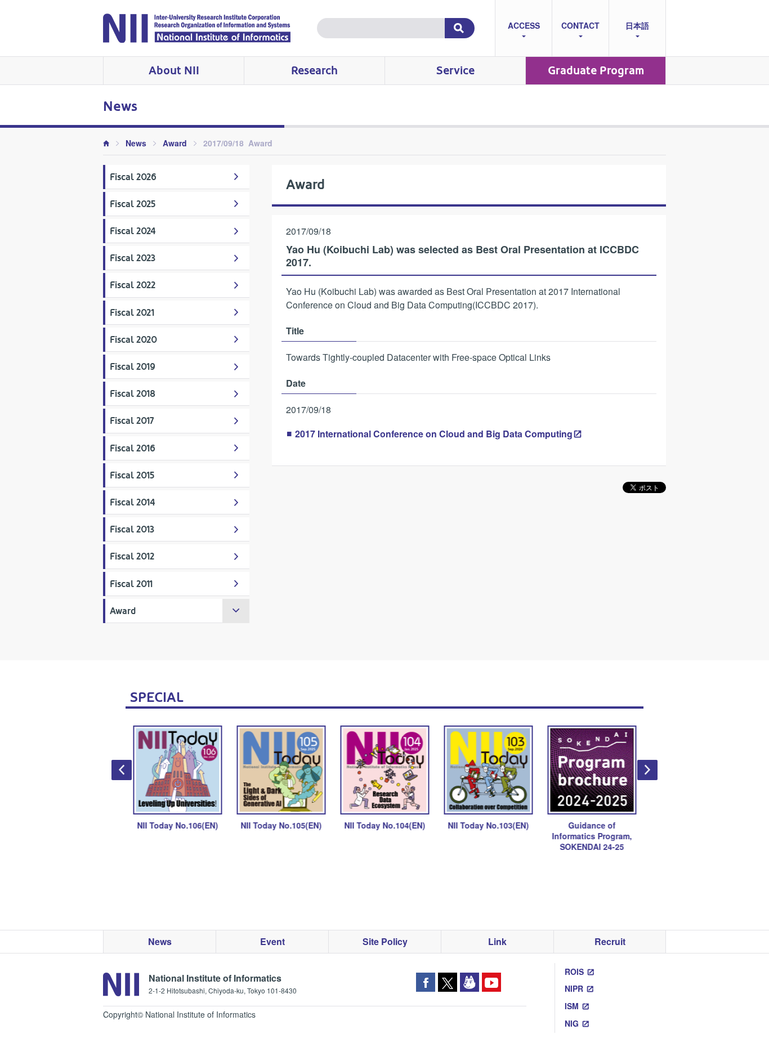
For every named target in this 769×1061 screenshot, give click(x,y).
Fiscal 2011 (131, 584)
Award (175, 143)
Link (497, 941)
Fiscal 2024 (133, 231)
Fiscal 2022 (132, 285)
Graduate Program (596, 70)
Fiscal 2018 (132, 393)
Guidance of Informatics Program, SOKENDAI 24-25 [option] (592, 836)
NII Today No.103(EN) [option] (488, 825)
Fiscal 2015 (132, 475)
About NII (174, 70)
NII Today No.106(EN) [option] (177, 825)
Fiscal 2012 (132, 556)
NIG (572, 1023)
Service (455, 70)
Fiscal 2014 (132, 502)
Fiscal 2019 (132, 366)
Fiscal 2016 (132, 448)
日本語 (637, 25)
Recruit (609, 941)
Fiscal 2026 (133, 177)
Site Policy (385, 941)
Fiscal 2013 (132, 529)
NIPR (574, 988)
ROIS (574, 971)
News (136, 143)
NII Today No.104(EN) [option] (384, 825)
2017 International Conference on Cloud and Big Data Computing (434, 433)
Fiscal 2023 (132, 258)
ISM (572, 1005)
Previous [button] (121, 770)
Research (314, 70)
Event (272, 941)
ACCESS (524, 25)
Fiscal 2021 (132, 312)
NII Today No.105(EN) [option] (280, 825)
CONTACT (580, 25)
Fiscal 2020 (133, 339)
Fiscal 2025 (132, 204)
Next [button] (647, 770)
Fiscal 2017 (132, 420)
